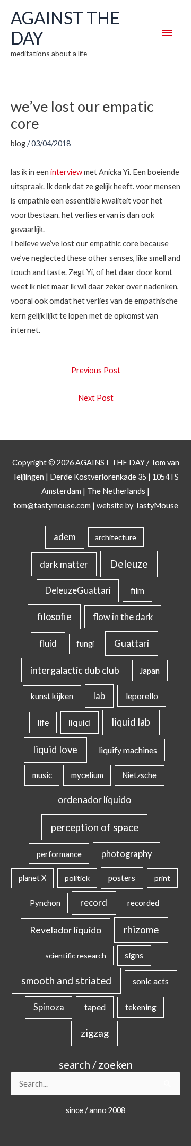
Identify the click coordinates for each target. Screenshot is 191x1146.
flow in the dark (123, 617)
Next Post (96, 397)
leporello (142, 696)
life (43, 722)
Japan (150, 670)
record (93, 902)
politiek (77, 878)
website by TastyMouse (137, 505)
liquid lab (130, 722)
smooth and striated (66, 980)
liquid (79, 722)
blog (18, 143)
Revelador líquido (65, 930)
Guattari (131, 643)
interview (66, 172)
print (162, 878)
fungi (85, 643)
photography (126, 854)
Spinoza (48, 1007)
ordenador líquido (94, 799)
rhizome (141, 929)
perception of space (94, 827)
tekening (141, 1007)
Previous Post (95, 370)
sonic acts (151, 981)
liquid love (55, 749)
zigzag (95, 1033)
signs (134, 955)
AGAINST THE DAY (65, 27)
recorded (143, 902)
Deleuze (129, 564)
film (137, 590)
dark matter (64, 564)
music (42, 775)
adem (65, 537)
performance (59, 854)
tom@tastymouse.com (52, 505)
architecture (115, 537)
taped (95, 1007)
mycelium (87, 775)
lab (99, 696)
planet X (32, 878)
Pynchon (45, 902)
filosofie (54, 616)
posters (121, 878)
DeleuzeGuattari (78, 590)
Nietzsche (139, 775)
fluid (48, 643)
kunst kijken (52, 696)
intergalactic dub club (74, 670)
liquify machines (128, 750)
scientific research (75, 955)
